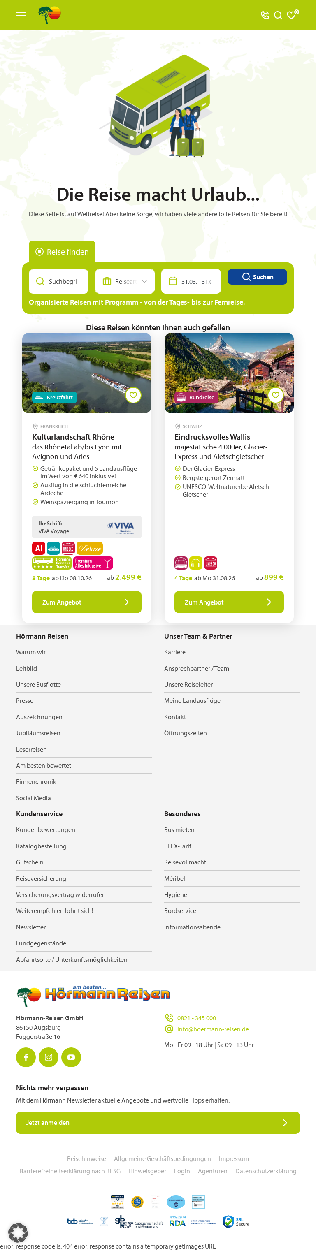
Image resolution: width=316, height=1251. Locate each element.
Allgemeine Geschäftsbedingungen (162, 1158)
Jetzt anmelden (48, 1122)
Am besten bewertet (43, 765)
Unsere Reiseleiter (188, 684)
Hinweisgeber (147, 1171)
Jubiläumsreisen (38, 733)
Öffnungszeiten (185, 733)
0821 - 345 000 (196, 1018)
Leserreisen (31, 749)
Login (182, 1171)
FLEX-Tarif (177, 846)
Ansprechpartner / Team (196, 668)
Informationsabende (192, 927)
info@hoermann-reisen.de (213, 1029)
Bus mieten (179, 829)
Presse (24, 700)
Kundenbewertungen (45, 829)
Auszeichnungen (39, 717)
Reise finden (68, 251)
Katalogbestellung (41, 846)
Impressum (234, 1158)
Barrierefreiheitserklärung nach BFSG (70, 1171)
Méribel (174, 878)
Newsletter (31, 927)
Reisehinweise (86, 1158)
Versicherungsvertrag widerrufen (61, 894)
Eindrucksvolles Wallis (212, 436)
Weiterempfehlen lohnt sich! (54, 910)
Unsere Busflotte (38, 684)
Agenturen (213, 1171)
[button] (18, 1233)
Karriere (175, 652)
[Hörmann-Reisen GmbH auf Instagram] (48, 1057)
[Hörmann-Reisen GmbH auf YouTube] (71, 1057)
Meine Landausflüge (192, 700)
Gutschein (30, 862)
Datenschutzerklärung (266, 1171)
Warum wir (31, 652)
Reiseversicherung (41, 878)
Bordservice (180, 910)
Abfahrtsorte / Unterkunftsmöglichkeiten (72, 959)
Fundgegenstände (41, 943)
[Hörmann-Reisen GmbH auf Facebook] (26, 1057)
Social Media (33, 798)
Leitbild (26, 668)
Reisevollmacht (185, 862)
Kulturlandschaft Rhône (73, 436)
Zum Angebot (61, 602)
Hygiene (175, 894)
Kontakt (175, 717)
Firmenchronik (36, 781)
